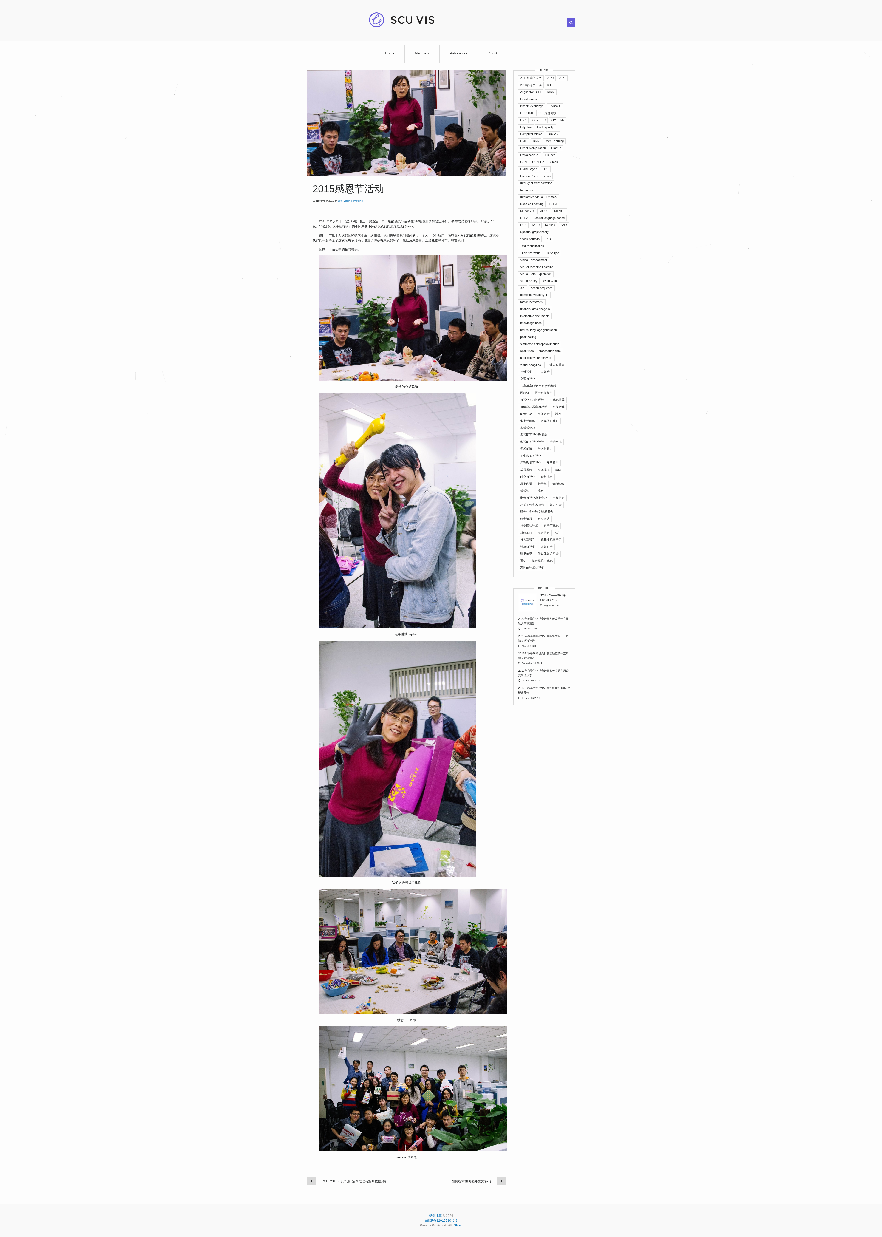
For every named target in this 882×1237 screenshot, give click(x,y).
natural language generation (538, 330)
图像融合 (544, 414)
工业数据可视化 (530, 456)
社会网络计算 (529, 525)
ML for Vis (527, 211)
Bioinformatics (529, 99)
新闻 (340, 200)
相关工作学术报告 (532, 505)
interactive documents (535, 316)
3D (549, 85)
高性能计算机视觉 (532, 567)
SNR (564, 225)
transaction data (550, 351)
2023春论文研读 (531, 85)
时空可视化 (527, 476)
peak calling (528, 337)
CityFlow (526, 127)
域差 (558, 414)
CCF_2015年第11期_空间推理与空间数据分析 (354, 1181)
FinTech (550, 155)
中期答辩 (544, 372)
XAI (522, 288)
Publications (459, 53)
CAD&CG (555, 106)
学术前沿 (526, 448)
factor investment (531, 302)
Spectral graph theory (534, 232)
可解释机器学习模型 (533, 407)
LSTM (553, 204)
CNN (523, 120)
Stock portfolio (530, 239)
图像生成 (526, 414)
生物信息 (559, 498)
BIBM (550, 92)
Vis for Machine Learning (536, 267)
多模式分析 (527, 428)
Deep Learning (554, 141)
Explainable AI (529, 155)
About (492, 53)
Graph (554, 162)
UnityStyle (552, 253)
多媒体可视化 (550, 421)
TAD (548, 239)
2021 (562, 78)
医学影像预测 (544, 393)
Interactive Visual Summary (538, 197)
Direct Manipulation (533, 148)
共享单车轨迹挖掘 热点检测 (538, 386)
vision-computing (353, 200)
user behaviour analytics (536, 357)
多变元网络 (527, 421)
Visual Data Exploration (535, 274)
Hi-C (545, 169)
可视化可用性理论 (532, 400)
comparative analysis (534, 295)
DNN (536, 141)
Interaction (527, 190)
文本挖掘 (544, 470)
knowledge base (531, 323)
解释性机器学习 (551, 539)
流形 (541, 491)
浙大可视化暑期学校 (533, 498)
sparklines (527, 351)
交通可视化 (527, 379)
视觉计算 (435, 1215)
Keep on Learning (531, 204)
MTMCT (559, 211)
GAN (523, 162)
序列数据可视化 (530, 462)
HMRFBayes (528, 169)
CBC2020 (526, 113)
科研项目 (526, 533)
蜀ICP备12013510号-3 (441, 1220)
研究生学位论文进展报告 (536, 511)
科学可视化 (551, 525)
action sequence (542, 288)
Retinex (550, 225)
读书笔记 (526, 553)
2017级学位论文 (531, 78)
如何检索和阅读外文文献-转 (472, 1181)
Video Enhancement (533, 260)
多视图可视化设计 (532, 442)
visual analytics (530, 365)
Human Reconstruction (535, 176)
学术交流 (556, 442)
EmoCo (556, 148)
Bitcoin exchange (531, 106)
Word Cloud (550, 281)
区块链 (524, 393)
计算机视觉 (527, 547)
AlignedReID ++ (530, 92)
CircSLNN (557, 120)
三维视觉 (526, 372)
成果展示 (526, 470)
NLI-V (524, 218)
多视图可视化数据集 (533, 434)
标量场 (542, 484)
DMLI (523, 141)
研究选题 (526, 519)
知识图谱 (556, 505)
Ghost (458, 1225)
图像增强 (559, 407)
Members (422, 53)
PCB (523, 225)
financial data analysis (535, 309)
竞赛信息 (544, 533)
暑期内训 (526, 484)
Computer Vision (531, 134)
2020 (550, 78)
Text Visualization (532, 246)
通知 (523, 561)
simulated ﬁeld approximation (539, 344)
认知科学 (547, 547)
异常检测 (553, 462)
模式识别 (526, 491)
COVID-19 (539, 120)
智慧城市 (547, 476)
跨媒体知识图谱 (548, 553)
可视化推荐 (557, 400)
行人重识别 (527, 539)
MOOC (544, 211)
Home (389, 53)
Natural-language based (549, 218)
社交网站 (544, 519)
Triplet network (530, 253)
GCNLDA (538, 162)
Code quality (545, 127)
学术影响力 (545, 448)
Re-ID (536, 225)
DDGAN (553, 134)
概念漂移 (558, 484)
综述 (558, 533)
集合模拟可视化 (542, 561)
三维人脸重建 (555, 365)
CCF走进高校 (547, 113)
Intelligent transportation (536, 183)
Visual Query (528, 281)
